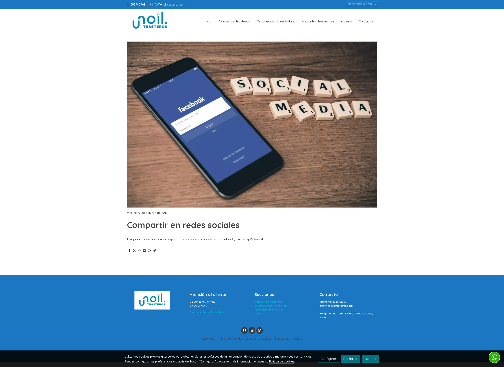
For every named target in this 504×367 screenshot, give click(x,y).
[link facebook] (244, 330)
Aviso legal (208, 338)
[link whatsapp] (260, 330)
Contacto (261, 313)
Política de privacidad (288, 338)
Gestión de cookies (258, 338)
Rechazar (350, 359)
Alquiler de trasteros (268, 301)
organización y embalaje (271, 305)
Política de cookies (230, 338)
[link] (149, 21)
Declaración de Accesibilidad (209, 312)
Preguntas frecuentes (269, 309)
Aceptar (371, 359)
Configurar (328, 359)
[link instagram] (252, 330)
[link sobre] (155, 300)
